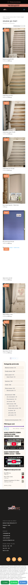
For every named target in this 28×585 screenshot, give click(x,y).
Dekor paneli (8, 374)
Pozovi (5, 582)
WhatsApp (15, 582)
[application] (14, 444)
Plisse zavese (8, 388)
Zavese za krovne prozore (12, 420)
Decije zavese (8, 371)
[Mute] (20, 448)
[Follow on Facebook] (8, 559)
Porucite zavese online (11, 16)
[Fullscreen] (22, 448)
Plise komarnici (10, 399)
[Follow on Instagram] (14, 559)
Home (4, 16)
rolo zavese (9, 401)
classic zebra (11, 406)
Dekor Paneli (10, 377)
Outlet (6, 384)
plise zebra (11, 412)
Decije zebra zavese (13, 408)
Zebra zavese (10, 403)
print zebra (11, 415)
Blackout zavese (9, 367)
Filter (6, 428)
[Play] (6, 448)
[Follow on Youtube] (20, 559)
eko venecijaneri (11, 397)
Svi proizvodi (8, 394)
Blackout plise (10, 390)
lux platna (10, 410)
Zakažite (24, 582)
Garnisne (7, 381)
